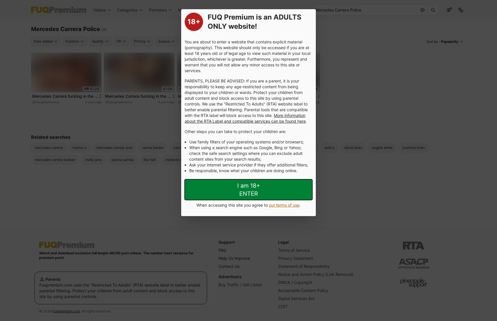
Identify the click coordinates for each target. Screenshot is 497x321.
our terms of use (284, 205)
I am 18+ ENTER (248, 189)
